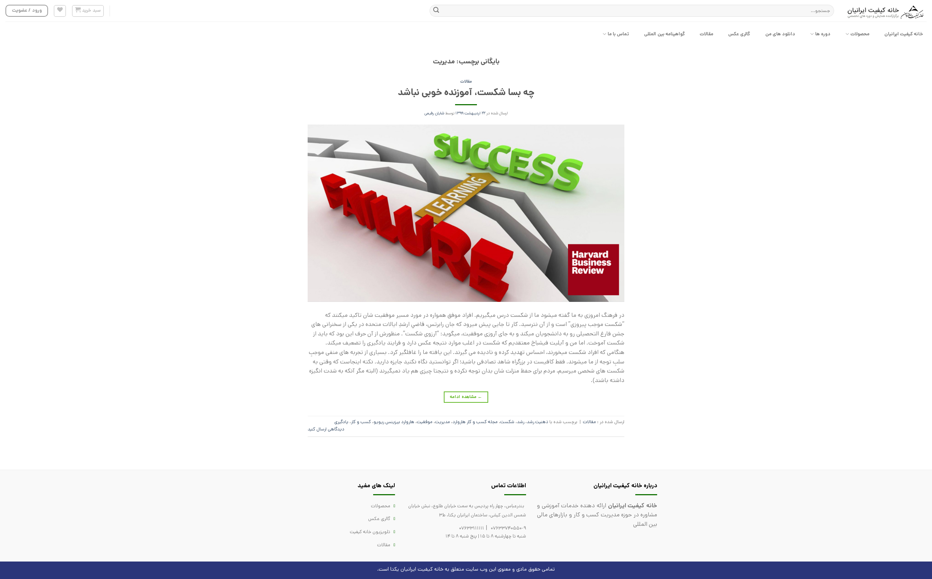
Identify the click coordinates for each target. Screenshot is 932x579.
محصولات (859, 34)
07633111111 (471, 528)
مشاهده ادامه (466, 397)
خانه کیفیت (430, 569)
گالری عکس (739, 34)
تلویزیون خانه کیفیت (370, 531)
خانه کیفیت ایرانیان (903, 34)
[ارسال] (436, 11)
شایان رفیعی (434, 113)
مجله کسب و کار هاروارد (475, 421)
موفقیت (425, 421)
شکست (507, 421)
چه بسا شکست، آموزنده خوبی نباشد (466, 92)
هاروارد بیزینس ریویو (394, 421)
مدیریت (442, 421)
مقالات (706, 34)
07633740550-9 (508, 528)
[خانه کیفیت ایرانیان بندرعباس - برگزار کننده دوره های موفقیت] (886, 10)
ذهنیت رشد (537, 421)
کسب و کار (361, 421)
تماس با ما (618, 34)
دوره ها (822, 34)
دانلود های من (780, 34)
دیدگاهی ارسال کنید (326, 429)
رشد (520, 421)
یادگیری (341, 421)
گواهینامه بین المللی (664, 34)
